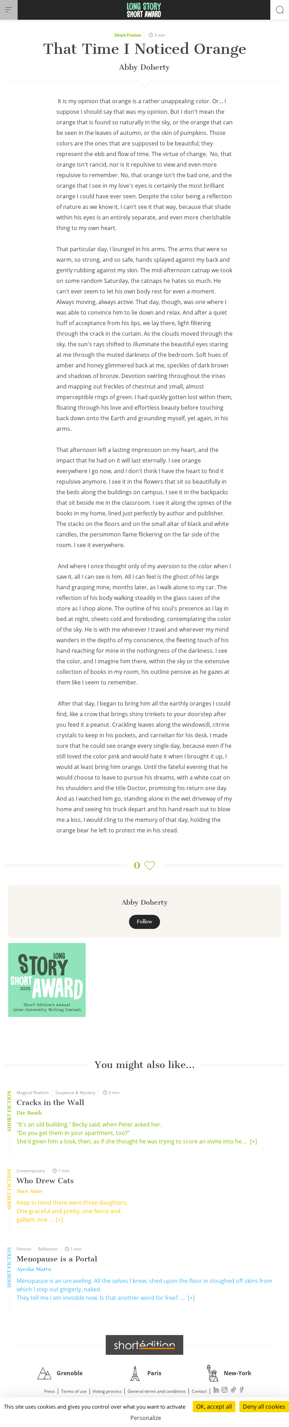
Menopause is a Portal (57, 1258)
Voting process (107, 1391)
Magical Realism (33, 1093)
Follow (144, 922)
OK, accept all (214, 1406)
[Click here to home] (144, 1345)
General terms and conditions (157, 1391)
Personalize (145, 1418)
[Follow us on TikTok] (233, 1390)
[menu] (9, 10)
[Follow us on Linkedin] (216, 1390)
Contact (199, 1391)
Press (49, 1391)
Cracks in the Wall (50, 1102)
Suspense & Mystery (75, 1093)
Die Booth (29, 1113)
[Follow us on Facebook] (241, 1390)
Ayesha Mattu (34, 1269)
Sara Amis (29, 1191)
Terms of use (74, 1391)
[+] (253, 1141)
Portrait (24, 1249)
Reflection (47, 1249)
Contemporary (31, 1171)
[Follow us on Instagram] (224, 1390)
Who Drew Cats (45, 1180)
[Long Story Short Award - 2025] (47, 980)
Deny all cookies (264, 1406)
